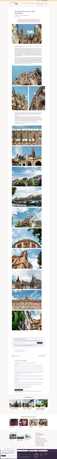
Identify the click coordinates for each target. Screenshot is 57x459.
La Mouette (44, 439)
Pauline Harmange (41, 443)
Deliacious (36, 438)
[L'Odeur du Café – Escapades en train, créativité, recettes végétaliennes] (14, 3)
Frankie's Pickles (45, 441)
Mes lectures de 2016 (27, 439)
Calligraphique (37, 441)
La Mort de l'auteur (12, 426)
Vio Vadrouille (37, 443)
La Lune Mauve (45, 440)
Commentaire (17, 364)
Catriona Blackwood (37, 442)
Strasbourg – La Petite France (27, 408)
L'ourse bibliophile (42, 444)
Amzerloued (41, 439)
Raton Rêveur (41, 441)
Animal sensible (37, 439)
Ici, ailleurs (16, 15)
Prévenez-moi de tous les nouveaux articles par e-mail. (22, 387)
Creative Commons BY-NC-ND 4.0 (27, 456)
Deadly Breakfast (37, 444)
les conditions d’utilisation (19, 345)
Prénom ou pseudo (17, 374)
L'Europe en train (21, 15)
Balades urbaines (26, 15)
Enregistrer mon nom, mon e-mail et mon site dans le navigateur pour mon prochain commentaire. (28, 384)
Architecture (17, 351)
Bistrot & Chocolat (23, 114)
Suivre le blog (38, 0)
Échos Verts (36, 440)
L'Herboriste (40, 438)
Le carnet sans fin (41, 440)
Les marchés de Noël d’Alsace (14, 408)
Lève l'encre (43, 438)
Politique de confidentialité (8, 457)
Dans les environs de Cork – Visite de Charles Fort (20, 440)
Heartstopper (31, 426)
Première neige (12, 439)
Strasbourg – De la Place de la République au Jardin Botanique (40, 409)
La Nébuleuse (42, 442)
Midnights (21, 426)
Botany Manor (41, 426)
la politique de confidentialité (25, 345)
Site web (16, 381)
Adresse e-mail (17, 377)
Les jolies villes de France (22, 351)
